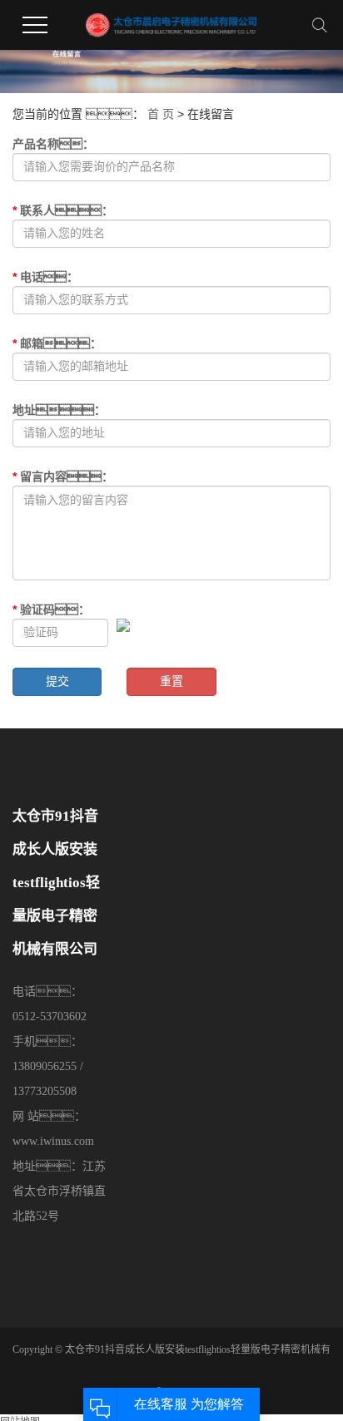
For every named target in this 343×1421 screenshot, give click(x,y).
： (53, 143)
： (62, 210)
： (62, 476)
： (45, 277)
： (51, 609)
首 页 (160, 114)
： (57, 343)
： (59, 410)
